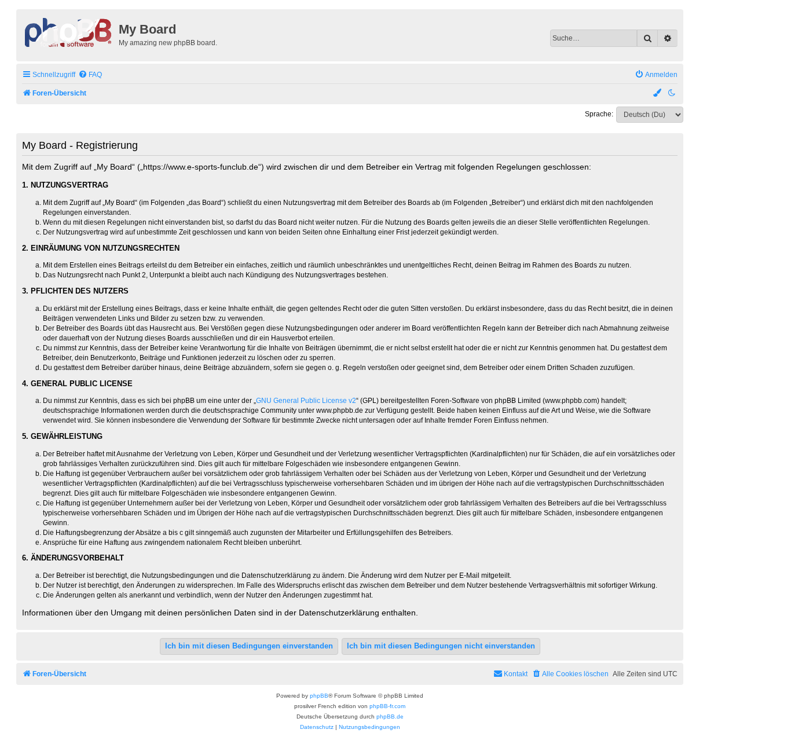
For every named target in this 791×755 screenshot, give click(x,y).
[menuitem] (90, 75)
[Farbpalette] (658, 93)
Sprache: (599, 114)
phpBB (319, 695)
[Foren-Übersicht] (69, 31)
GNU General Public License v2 (306, 401)
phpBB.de (390, 716)
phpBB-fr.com (387, 706)
